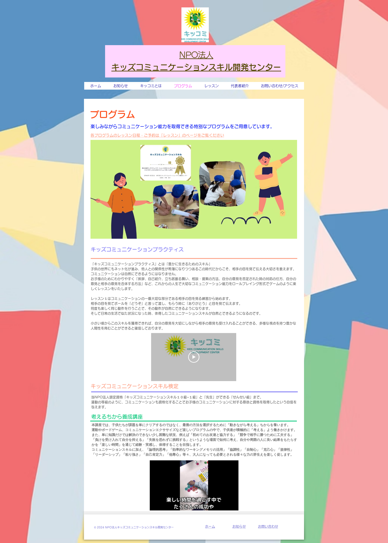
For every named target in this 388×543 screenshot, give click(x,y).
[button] (232, 505)
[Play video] (193, 357)
